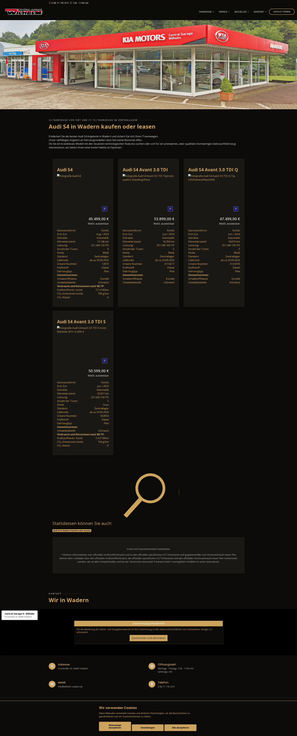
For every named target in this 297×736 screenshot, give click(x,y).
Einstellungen (148, 727)
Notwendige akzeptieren (115, 726)
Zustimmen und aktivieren (149, 638)
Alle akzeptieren (180, 727)
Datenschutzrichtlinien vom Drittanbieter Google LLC (186, 629)
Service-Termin (282, 11)
